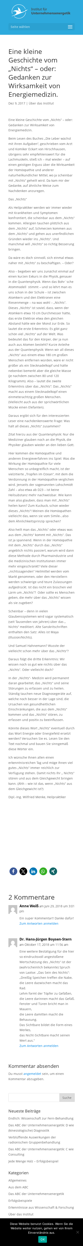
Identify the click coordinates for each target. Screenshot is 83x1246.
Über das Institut (41, 103)
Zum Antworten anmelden (38, 923)
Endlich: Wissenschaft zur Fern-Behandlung (40, 1118)
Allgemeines (17, 1180)
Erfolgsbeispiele (20, 1200)
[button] (13, 871)
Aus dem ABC (18, 1187)
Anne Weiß (29, 906)
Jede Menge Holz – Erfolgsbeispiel (33, 1161)
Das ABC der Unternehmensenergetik (36, 1194)
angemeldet (32, 1074)
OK (43, 1239)
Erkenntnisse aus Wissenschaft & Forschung (41, 1207)
